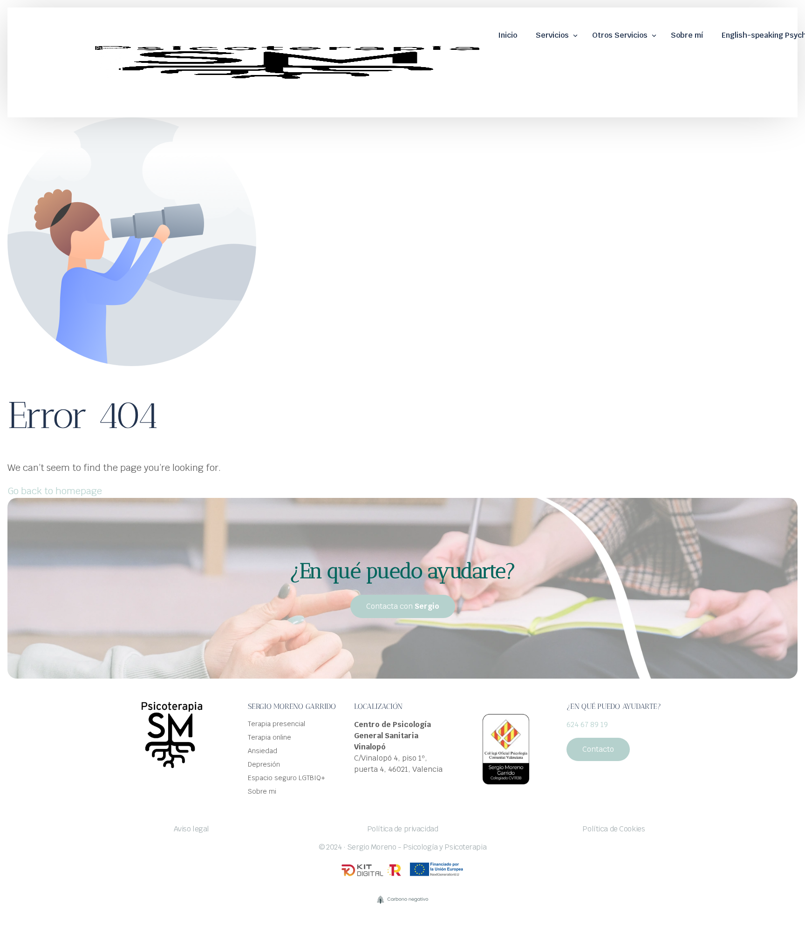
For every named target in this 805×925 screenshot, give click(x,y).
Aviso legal (191, 829)
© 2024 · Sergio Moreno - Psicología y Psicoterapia (402, 847)
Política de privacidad (402, 829)
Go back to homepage (54, 491)
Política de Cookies (613, 829)
